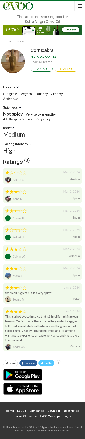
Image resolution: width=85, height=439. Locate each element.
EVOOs (21, 410)
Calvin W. (19, 256)
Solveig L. (19, 237)
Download (54, 410)
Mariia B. (19, 218)
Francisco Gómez (43, 56)
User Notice (71, 410)
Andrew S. (19, 347)
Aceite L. (18, 179)
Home (10, 410)
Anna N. (18, 199)
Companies (36, 410)
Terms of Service (25, 416)
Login (67, 416)
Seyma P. (18, 299)
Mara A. (18, 276)
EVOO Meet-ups (50, 416)
